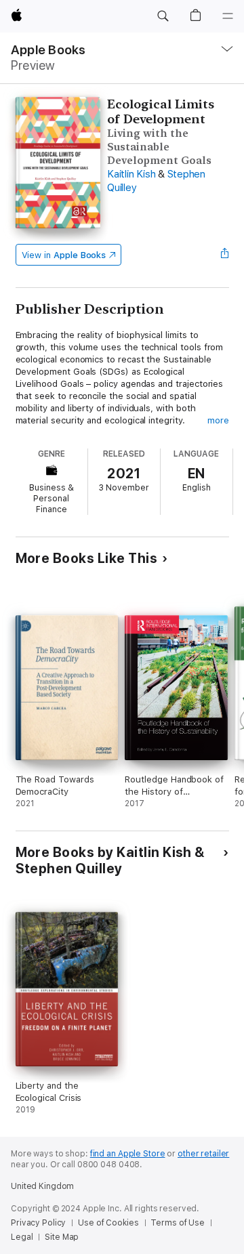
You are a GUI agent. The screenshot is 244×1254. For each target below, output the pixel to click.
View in (64, 255)
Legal (22, 1237)
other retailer (203, 1153)
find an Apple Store (127, 1153)
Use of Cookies (108, 1223)
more (218, 420)
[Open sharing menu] (224, 255)
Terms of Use (177, 1223)
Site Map (62, 1237)
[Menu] (227, 16)
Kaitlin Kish (131, 174)
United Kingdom (42, 1186)
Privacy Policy (38, 1223)
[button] (162, 16)
